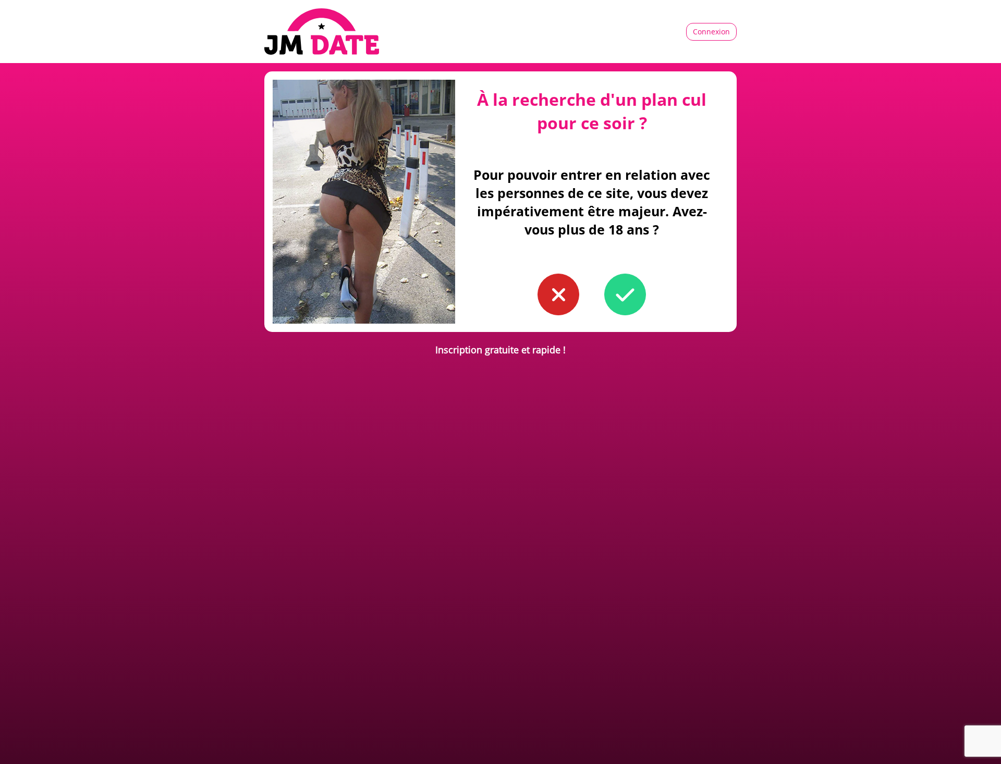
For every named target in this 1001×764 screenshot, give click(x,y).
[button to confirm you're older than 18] (625, 294)
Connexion (711, 31)
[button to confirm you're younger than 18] (558, 294)
